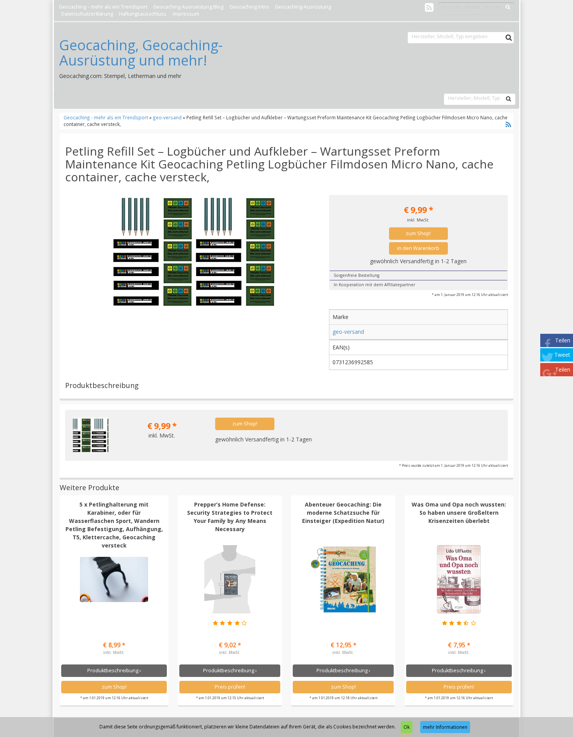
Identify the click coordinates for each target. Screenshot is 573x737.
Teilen (562, 340)
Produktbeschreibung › (114, 670)
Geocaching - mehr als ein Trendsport (106, 117)
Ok (406, 727)
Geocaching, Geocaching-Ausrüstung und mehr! (141, 52)
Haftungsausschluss (142, 14)
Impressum (186, 14)
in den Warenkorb (418, 248)
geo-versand (167, 117)
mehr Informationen (445, 727)
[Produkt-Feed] (429, 7)
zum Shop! (418, 233)
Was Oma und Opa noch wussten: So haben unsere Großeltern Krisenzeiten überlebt (459, 512)
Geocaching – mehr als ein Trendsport (103, 7)
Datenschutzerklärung (87, 14)
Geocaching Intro (249, 7)
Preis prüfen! (230, 687)
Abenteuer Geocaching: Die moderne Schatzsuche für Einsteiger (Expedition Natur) (343, 512)
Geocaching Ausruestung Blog (188, 7)
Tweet (562, 354)
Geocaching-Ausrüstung (303, 7)
